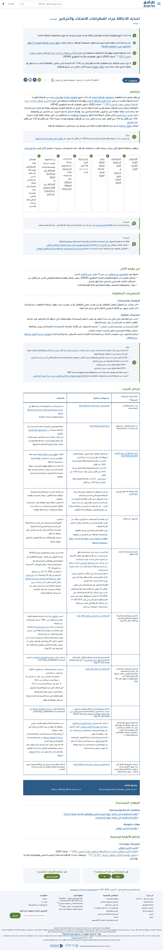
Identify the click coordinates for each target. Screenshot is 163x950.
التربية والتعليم (112, 920)
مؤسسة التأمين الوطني (127, 828)
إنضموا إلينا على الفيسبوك (37, 905)
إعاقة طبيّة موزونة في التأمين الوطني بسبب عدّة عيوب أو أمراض (59, 376)
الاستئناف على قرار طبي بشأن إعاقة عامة (93, 616)
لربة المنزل (132, 122)
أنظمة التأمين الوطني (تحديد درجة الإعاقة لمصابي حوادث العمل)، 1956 (105, 851)
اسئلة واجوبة (148, 902)
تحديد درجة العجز (124, 115)
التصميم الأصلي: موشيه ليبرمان (71, 903)
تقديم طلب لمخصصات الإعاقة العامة (94, 406)
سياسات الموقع (147, 908)
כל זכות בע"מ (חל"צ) (72, 934)
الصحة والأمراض (112, 911)
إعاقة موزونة (98, 67)
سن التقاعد (86, 274)
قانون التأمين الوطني (128, 848)
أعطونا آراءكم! (148, 911)
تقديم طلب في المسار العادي (116, 162)
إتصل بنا (44, 902)
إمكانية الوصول (147, 905)
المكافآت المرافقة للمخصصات (66, 185)
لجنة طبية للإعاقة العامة (99, 101)
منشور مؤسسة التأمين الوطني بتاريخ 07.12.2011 (114, 855)
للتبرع (151, 914)
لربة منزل (101, 479)
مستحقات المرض (87, 563)
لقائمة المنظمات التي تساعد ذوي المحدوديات (116, 817)
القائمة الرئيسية (112, 899)
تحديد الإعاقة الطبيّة (101, 162)
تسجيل (15, 915)
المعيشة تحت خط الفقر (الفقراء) (106, 908)
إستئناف (98, 741)
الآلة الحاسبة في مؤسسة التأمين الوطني (119, 326)
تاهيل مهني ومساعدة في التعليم (49, 139)
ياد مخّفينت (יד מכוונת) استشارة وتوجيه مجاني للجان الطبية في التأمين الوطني (78, 245)
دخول (151, 917)
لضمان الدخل (100, 225)
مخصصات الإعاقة (80, 115)
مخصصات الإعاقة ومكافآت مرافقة (65, 789)
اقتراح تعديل (52, 876)
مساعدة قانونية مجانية (53, 737)
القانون (54, 616)
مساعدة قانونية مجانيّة (44, 657)
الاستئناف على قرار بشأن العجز (97, 669)
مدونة (45, 899)
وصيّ (105, 581)
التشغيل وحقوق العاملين (109, 902)
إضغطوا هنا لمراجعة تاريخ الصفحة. (84, 890)
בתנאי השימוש (77, 938)
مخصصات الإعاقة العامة (103, 97)
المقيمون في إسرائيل (118, 274)
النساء (115, 917)
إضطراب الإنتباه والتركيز (66, 97)
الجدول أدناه (29, 148)
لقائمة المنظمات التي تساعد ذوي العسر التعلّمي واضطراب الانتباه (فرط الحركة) (101, 814)
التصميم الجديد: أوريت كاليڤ (72, 906)
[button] (159, 4)
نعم (118, 876)
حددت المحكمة (42, 627)
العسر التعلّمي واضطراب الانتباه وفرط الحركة (117, 789)
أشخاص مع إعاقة (111, 905)
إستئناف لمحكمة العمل (94, 660)
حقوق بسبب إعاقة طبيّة (48, 454)
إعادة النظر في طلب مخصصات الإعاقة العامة (91, 764)
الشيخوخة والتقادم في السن (108, 914)
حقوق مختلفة (125, 126)
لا (104, 876)
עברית (11, 4)
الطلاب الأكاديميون (98, 920)
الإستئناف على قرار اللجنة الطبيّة (49, 173)
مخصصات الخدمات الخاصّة (36, 579)
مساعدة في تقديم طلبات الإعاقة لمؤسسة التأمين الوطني (59, 249)
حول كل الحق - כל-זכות (144, 899)
